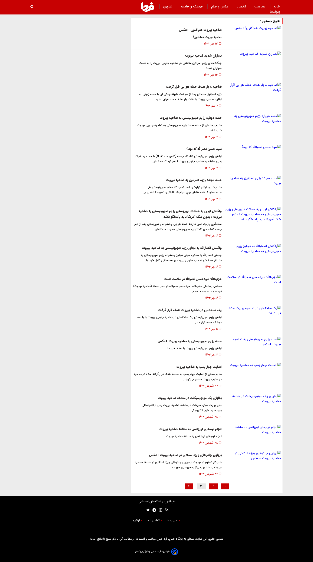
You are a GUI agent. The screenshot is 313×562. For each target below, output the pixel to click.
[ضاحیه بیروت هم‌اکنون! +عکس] (253, 28)
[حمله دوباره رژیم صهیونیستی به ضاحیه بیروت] (253, 119)
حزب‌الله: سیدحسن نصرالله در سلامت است (193, 279)
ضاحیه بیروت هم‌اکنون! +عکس (200, 30)
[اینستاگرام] (159, 510)
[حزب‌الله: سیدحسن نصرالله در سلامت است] (253, 280)
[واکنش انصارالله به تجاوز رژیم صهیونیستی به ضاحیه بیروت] (253, 249)
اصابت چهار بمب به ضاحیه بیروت (199, 367)
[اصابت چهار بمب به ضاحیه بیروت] (253, 365)
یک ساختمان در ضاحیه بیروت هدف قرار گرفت (190, 310)
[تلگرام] (153, 510)
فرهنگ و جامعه (192, 7)
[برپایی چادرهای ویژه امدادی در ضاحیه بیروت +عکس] (253, 456)
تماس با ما (153, 520)
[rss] (165, 510)
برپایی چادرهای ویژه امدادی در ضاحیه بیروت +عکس (185, 455)
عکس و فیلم (220, 7)
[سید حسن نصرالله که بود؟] (253, 147)
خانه (277, 7)
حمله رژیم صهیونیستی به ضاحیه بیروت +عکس (190, 341)
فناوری (168, 7)
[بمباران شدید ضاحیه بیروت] (253, 54)
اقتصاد (242, 7)
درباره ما (172, 520)
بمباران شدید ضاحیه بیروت (203, 56)
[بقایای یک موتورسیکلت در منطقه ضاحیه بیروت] (253, 399)
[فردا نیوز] (147, 7)
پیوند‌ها (275, 12)
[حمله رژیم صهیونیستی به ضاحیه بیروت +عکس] (253, 342)
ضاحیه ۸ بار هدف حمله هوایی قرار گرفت (194, 87)
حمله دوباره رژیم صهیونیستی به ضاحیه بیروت (190, 118)
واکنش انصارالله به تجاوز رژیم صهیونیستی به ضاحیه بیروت (182, 248)
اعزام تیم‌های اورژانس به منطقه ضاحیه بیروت (190, 429)
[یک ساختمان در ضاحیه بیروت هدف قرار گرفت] (253, 311)
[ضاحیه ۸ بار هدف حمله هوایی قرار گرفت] (253, 88)
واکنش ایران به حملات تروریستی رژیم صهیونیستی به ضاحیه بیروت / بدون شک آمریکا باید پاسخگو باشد (180, 214)
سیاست (260, 7)
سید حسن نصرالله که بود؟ (204, 149)
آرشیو (136, 520)
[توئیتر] (147, 510)
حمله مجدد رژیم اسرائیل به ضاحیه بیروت (194, 180)
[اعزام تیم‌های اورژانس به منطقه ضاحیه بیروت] (253, 430)
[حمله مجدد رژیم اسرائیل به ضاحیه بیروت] (253, 181)
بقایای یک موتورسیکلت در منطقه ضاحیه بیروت (190, 398)
